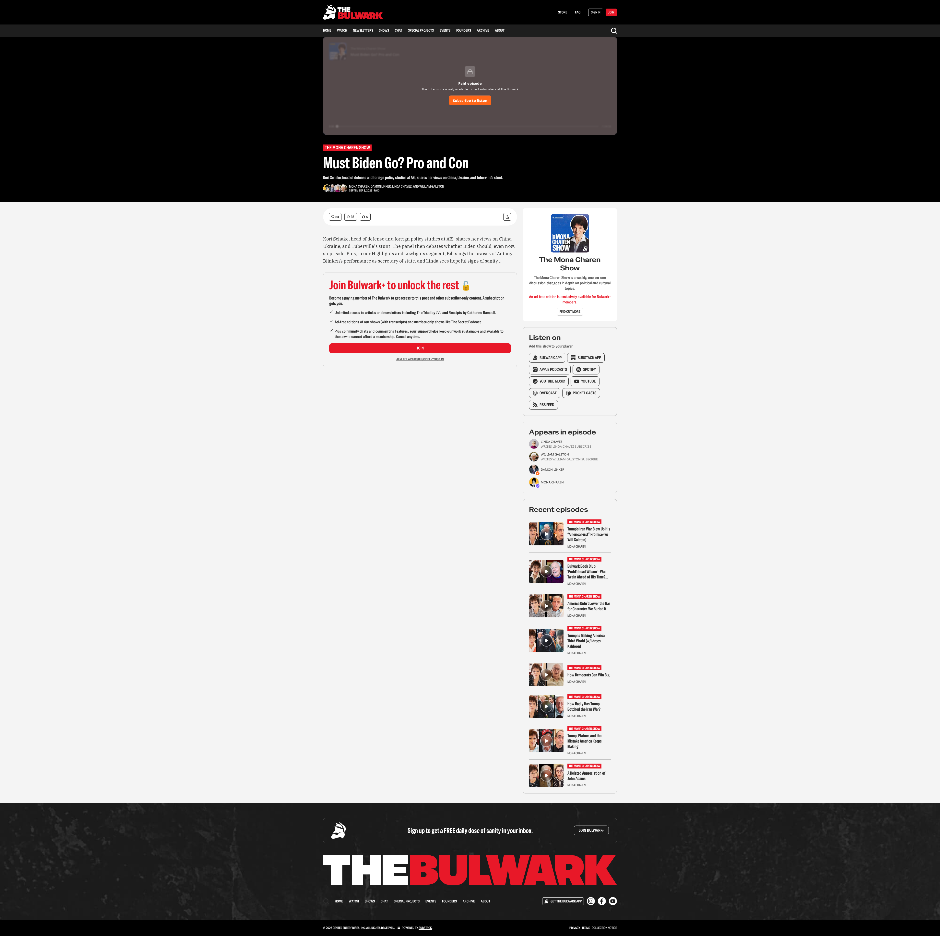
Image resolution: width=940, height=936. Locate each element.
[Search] (614, 31)
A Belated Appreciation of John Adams (586, 775)
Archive (483, 30)
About (500, 30)
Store (562, 12)
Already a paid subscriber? (420, 359)
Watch (342, 30)
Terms (586, 928)
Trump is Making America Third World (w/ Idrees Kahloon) (586, 641)
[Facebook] (602, 901)
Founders (463, 30)
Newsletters (363, 30)
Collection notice (604, 928)
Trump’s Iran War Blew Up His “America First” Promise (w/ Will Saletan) (588, 534)
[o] (546, 534)
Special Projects (421, 30)
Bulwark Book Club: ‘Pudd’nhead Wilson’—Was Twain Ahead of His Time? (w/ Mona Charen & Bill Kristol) (586, 572)
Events (445, 30)
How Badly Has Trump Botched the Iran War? (583, 706)
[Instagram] (591, 901)
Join (420, 348)
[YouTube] (613, 901)
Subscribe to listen (470, 100)
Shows (384, 30)
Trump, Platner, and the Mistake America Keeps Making (584, 741)
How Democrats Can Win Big (588, 675)
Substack (425, 928)
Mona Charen (359, 186)
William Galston (431, 186)
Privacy (574, 928)
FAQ (577, 12)
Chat (398, 30)
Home (327, 30)
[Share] (507, 217)
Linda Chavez (402, 186)
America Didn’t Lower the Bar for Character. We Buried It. (588, 606)
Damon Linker (381, 186)
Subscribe (583, 446)
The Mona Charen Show (347, 147)
